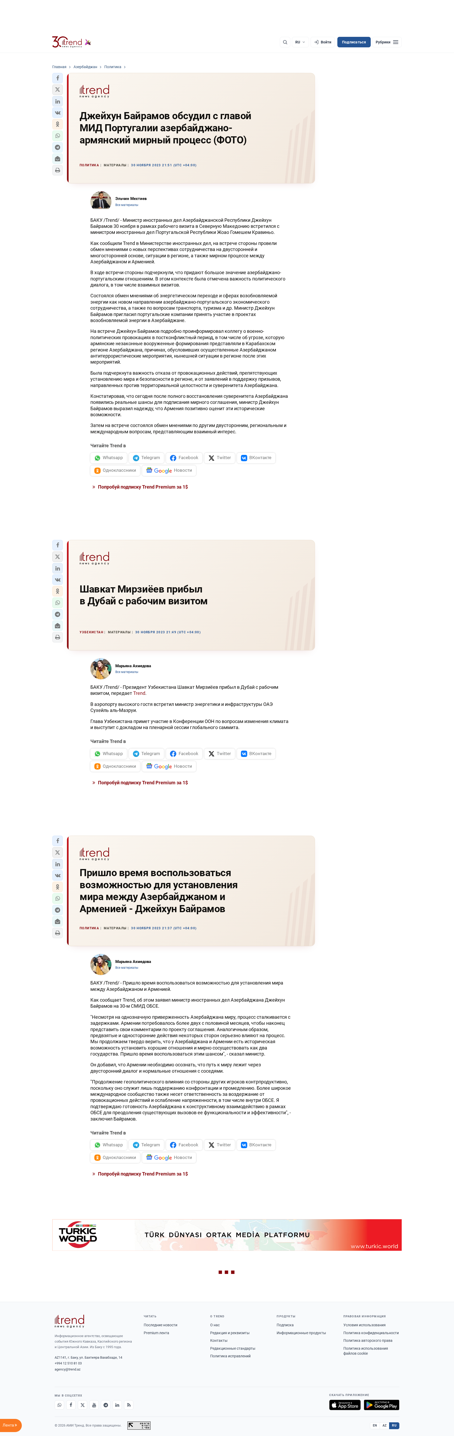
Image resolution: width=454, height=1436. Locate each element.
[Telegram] (105, 1405)
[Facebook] (71, 1405)
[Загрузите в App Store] (345, 1405)
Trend (139, 693)
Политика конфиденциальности (371, 1333)
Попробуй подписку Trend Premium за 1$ (142, 487)
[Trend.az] (71, 42)
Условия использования (364, 1325)
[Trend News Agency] (69, 1321)
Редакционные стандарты (232, 1348)
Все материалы (126, 205)
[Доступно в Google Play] (381, 1405)
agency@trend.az (67, 1369)
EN (375, 1425)
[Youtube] (94, 1405)
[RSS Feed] (128, 1405)
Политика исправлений (230, 1356)
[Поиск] (285, 42)
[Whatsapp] (59, 1405)
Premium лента (156, 1333)
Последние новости (160, 1325)
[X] (82, 1405)
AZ (385, 1425)
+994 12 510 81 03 (68, 1363)
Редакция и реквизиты (230, 1333)
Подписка (285, 1325)
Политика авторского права (368, 1340)
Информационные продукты (301, 1333)
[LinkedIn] (117, 1405)
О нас (215, 1325)
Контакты (219, 1340)
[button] (58, 78)
